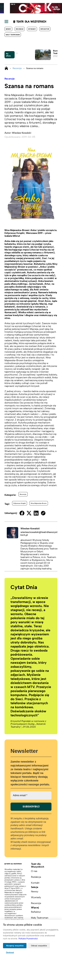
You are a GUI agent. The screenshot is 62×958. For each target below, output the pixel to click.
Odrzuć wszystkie (39, 946)
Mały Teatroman (13, 35)
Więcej (35, 907)
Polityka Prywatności (28, 938)
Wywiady (32, 29)
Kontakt (35, 882)
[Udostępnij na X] (29, 513)
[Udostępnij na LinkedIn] (36, 513)
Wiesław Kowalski (21, 132)
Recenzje (19, 29)
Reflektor (44, 29)
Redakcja (36, 877)
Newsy (8, 29)
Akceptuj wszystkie (14, 946)
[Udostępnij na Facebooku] (22, 513)
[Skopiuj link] (43, 513)
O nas (34, 871)
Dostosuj (10, 952)
